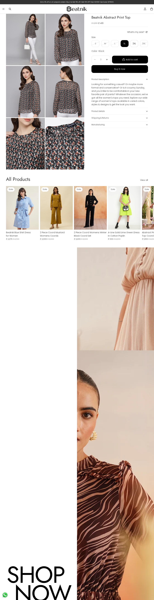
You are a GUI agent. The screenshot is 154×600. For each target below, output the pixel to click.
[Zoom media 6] (64, 143)
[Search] (10, 9)
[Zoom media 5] (25, 143)
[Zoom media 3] (25, 91)
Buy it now (119, 69)
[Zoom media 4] (64, 91)
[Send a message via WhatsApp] (5, 595)
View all (144, 180)
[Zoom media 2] (64, 39)
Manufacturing (98, 124)
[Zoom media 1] (25, 39)
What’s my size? (136, 32)
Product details (98, 111)
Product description (100, 79)
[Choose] (34, 225)
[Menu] (3, 9)
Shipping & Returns (100, 118)
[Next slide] (144, 213)
